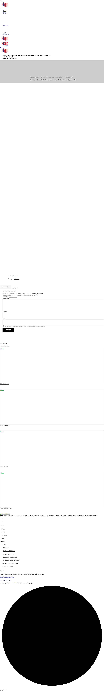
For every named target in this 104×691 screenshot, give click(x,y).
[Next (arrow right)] (2, 690)
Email (4, 318)
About (4, 12)
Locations (5, 25)
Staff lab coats (4, 466)
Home (4, 11)
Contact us (6, 34)
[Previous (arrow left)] (0, 690)
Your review (6, 298)
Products (5, 14)
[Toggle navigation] (0, 8)
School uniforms (4, 384)
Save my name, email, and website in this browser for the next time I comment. (24, 326)
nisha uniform (13, 583)
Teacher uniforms (4, 425)
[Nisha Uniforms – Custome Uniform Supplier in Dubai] (5, 6)
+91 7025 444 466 (5, 580)
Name (5, 311)
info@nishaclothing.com (7, 577)
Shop (3, 538)
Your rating (6, 296)
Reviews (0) (6, 286)
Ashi (4, 33)
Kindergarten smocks (5, 508)
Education (16, 279)
